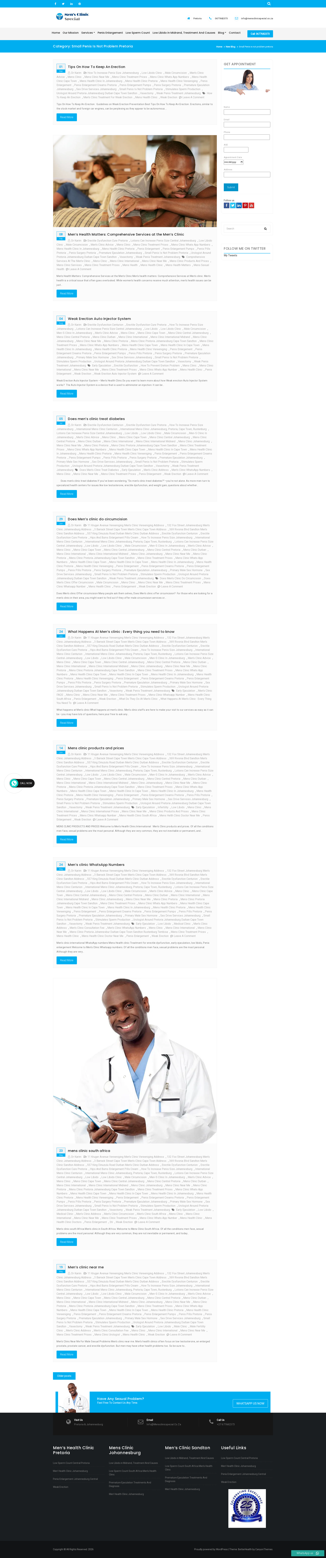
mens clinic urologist (107, 1334)
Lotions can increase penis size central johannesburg (163, 240)
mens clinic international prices (100, 811)
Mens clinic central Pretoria (73, 337)
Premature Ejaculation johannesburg (120, 252)
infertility (163, 807)
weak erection (168, 97)
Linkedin (71, 3)
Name (227, 107)
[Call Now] (14, 783)
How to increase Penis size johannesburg (113, 72)
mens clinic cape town (151, 333)
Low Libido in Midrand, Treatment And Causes (133, 1463)
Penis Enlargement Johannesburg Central (75, 1479)
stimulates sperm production (183, 89)
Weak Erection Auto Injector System (99, 318)
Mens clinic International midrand (170, 337)
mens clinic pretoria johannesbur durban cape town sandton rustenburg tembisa (119, 932)
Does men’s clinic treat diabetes (96, 418)
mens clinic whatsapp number (166, 694)
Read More (66, 117)
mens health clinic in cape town (180, 345)
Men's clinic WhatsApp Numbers (190, 470)
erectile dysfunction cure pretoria (107, 240)
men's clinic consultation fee (87, 927)
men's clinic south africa (151, 1213)
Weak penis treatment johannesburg (178, 93)
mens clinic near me (96, 77)
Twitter (63, 3)
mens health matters (178, 265)
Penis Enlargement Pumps (135, 85)
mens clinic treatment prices (129, 77)
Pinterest (79, 3)
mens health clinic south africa (138, 815)
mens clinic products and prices (189, 261)
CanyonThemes (264, 1549)
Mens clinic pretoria (116, 341)
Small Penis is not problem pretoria (141, 89)
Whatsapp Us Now (250, 1403)
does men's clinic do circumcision (180, 578)
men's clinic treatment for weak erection (107, 97)
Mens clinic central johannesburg (188, 333)
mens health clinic (146, 97)
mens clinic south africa (89, 1150)
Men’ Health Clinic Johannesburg (70, 1471)
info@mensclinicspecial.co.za (257, 18)
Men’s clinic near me (86, 1267)
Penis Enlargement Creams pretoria (95, 85)
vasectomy (146, 93)
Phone (227, 132)
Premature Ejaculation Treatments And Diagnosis (130, 1484)
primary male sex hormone (92, 357)
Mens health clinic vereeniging (179, 81)
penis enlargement (148, 248)
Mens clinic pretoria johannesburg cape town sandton (164, 341)
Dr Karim (76, 72)
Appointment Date (233, 157)
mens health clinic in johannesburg (101, 81)
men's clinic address (156, 470)
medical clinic (182, 923)
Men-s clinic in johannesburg (74, 333)
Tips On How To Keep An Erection (96, 66)
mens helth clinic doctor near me (179, 815)
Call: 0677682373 (260, 33)
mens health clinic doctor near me (102, 936)
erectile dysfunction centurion (105, 324)
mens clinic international (124, 261)
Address (228, 169)
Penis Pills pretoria (140, 353)
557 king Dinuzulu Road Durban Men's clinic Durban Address (123, 533)
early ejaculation (101, 365)
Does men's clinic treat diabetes (99, 470)
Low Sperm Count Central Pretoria (71, 1463)
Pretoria (197, 18)
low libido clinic (152, 72)
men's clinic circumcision (119, 1213)
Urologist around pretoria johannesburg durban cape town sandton (97, 93)
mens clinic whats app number (158, 369)
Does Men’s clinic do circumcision (97, 519)
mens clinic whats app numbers (169, 77)
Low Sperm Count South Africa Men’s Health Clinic (132, 1473)
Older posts (64, 1375)
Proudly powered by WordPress (211, 1549)
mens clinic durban (104, 337)
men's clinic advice (102, 244)
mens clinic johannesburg (194, 441)
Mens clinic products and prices (96, 748)
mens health (130, 265)
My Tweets (230, 255)
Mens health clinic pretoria (141, 81)
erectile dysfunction (126, 365)
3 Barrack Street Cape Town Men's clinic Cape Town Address (130, 529)
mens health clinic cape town (140, 345)
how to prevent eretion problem (160, 365)
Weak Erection (60, 1487)
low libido (151, 328)
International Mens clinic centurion (96, 429)
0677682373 (221, 18)
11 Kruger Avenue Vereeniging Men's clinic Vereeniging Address (125, 525)
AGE (226, 145)
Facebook (55, 3)
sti (111, 1222)
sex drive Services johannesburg (96, 89)
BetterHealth (245, 1549)
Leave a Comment (193, 97)
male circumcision (176, 72)
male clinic (180, 1326)
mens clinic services (69, 265)
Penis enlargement (150, 474)
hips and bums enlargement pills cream (114, 537)
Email (227, 119)
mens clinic (75, 77)
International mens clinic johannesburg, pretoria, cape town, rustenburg (163, 429)
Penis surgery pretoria (167, 85)
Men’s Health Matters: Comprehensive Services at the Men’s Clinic (126, 234)
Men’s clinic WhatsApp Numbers (96, 864)
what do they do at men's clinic (138, 698)
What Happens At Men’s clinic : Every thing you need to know (121, 631)
